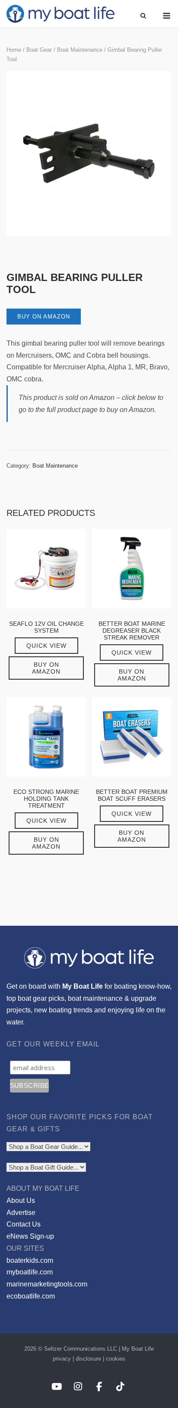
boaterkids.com (29, 1260)
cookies (115, 1358)
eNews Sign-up (30, 1236)
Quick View (46, 645)
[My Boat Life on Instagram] (78, 1387)
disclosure (88, 1358)
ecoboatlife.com (30, 1296)
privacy (62, 1358)
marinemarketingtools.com (46, 1284)
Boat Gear (39, 50)
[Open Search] (143, 16)
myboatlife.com (29, 1272)
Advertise (20, 1212)
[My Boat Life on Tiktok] (120, 1387)
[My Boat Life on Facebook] (99, 1387)
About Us (20, 1200)
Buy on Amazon (43, 316)
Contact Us (23, 1224)
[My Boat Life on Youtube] (56, 1387)
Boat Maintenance (79, 50)
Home (13, 50)
